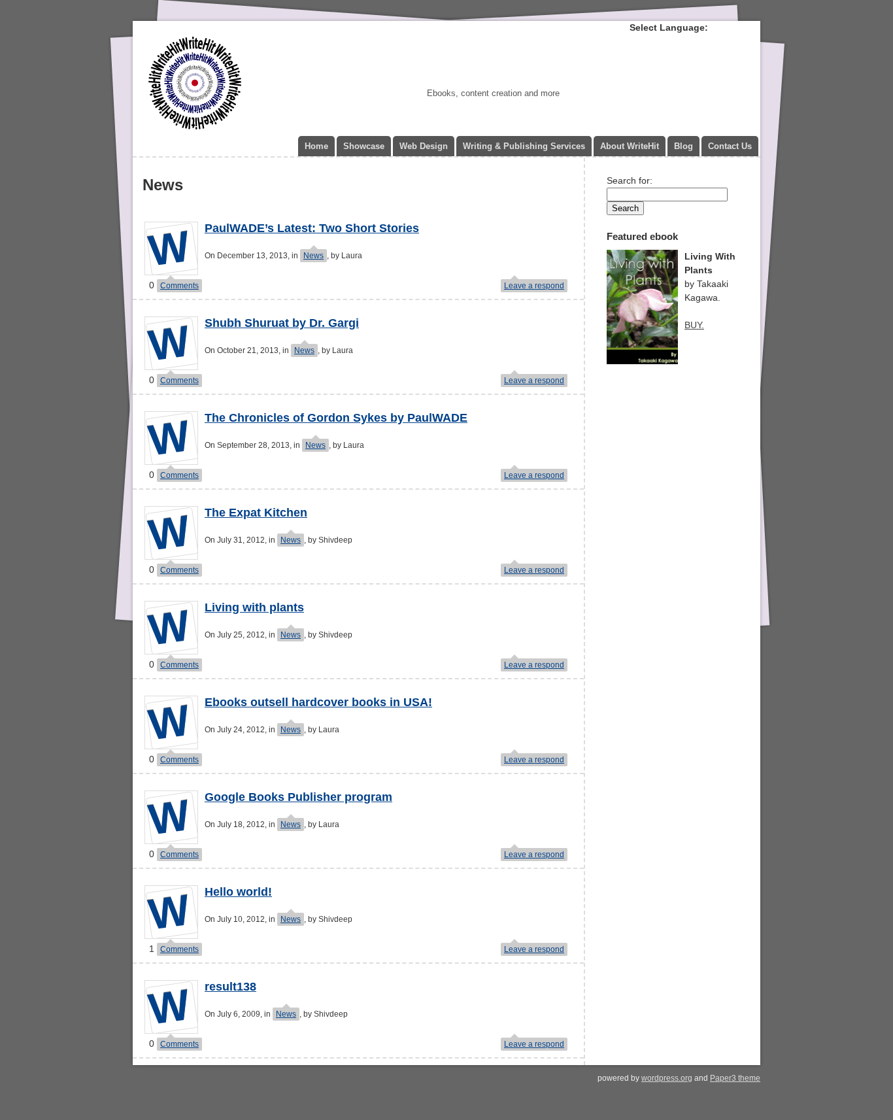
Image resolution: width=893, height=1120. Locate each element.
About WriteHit (629, 146)
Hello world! (238, 891)
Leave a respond (534, 285)
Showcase (363, 146)
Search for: (629, 180)
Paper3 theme (735, 1078)
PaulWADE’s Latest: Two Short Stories (312, 228)
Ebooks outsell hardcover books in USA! (318, 702)
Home (316, 146)
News (313, 255)
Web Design (423, 146)
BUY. (694, 325)
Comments (179, 285)
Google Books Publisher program (298, 797)
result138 (230, 986)
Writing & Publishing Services (524, 146)
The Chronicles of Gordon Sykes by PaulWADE (336, 417)
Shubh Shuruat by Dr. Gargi (282, 323)
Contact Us (730, 146)
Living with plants (254, 607)
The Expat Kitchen (256, 512)
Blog (683, 146)
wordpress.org (666, 1078)
